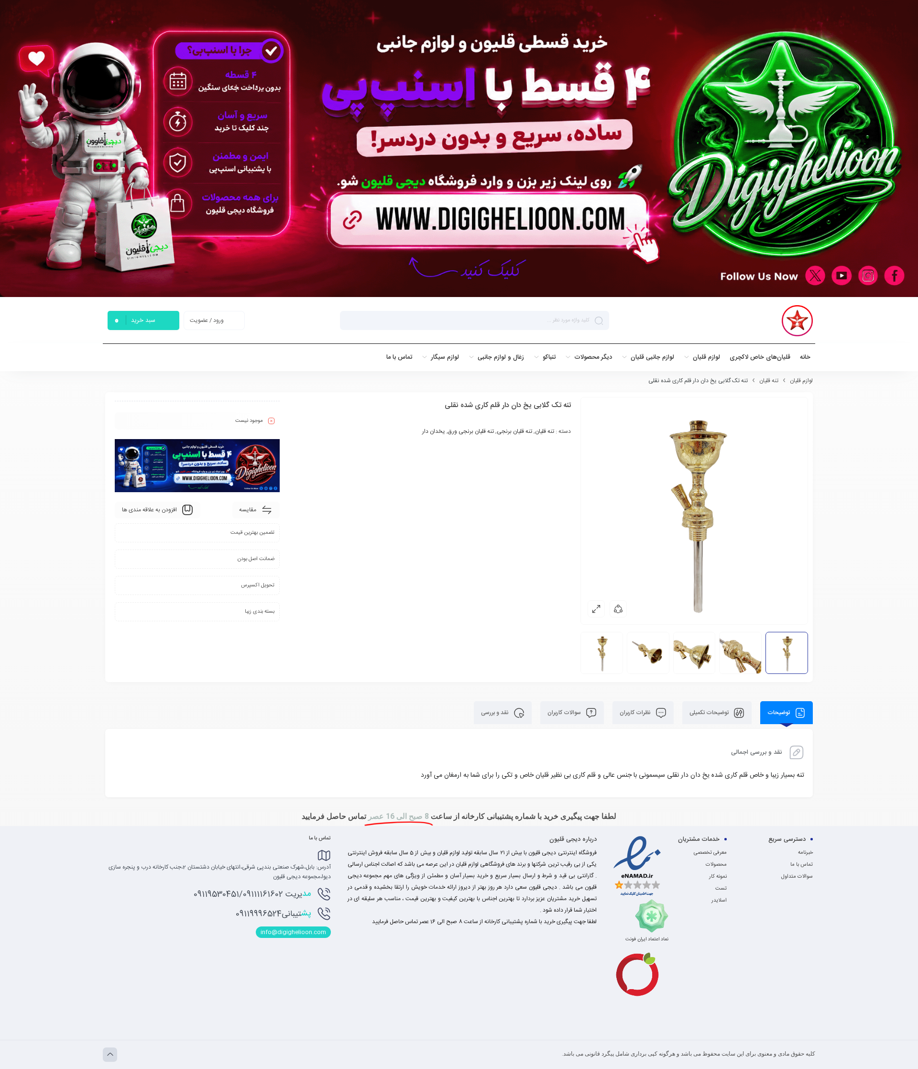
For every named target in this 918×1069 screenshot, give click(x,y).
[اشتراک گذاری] (618, 608)
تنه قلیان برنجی (514, 431)
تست (721, 888)
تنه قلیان (768, 381)
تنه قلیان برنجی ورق (471, 431)
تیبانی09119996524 (273, 913)
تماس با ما (801, 864)
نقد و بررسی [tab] (495, 712)
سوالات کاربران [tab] (564, 712)
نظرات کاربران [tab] (636, 712)
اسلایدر (719, 900)
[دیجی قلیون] (797, 320)
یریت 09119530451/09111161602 (252, 894)
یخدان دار (433, 431)
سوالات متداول (797, 876)
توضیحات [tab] (779, 712)
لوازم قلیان (801, 381)
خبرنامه (805, 853)
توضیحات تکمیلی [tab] (709, 712)
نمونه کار (718, 876)
